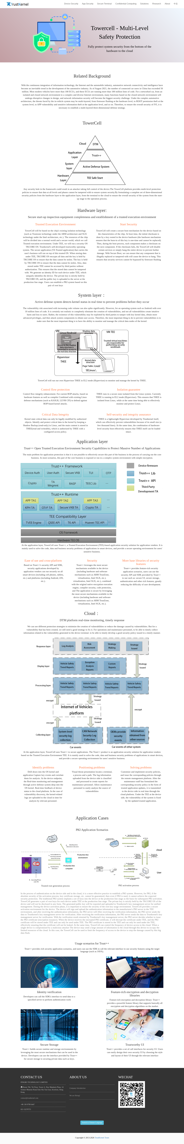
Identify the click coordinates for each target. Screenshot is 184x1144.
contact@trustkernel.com (29, 1098)
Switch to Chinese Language (92, 1123)
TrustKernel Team (102, 1138)
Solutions (144, 4)
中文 (176, 4)
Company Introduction (77, 1088)
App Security (87, 4)
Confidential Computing (125, 4)
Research (156, 4)
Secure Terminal (104, 4)
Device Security (71, 4)
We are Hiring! (74, 1096)
